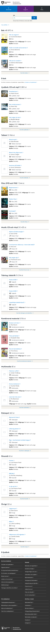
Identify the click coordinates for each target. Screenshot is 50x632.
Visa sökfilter (4, 25)
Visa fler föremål (24, 498)
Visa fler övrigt (24, 546)
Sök (14, 15)
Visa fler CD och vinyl (24, 269)
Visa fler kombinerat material (24, 361)
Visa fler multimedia (24, 407)
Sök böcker (8, 9)
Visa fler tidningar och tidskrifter (24, 313)
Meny (42, 9)
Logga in (25, 9)
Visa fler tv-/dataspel (24, 450)
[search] (24, 17)
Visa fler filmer (24, 221)
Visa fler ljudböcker (24, 129)
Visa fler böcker (24, 73)
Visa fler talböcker (24, 177)
